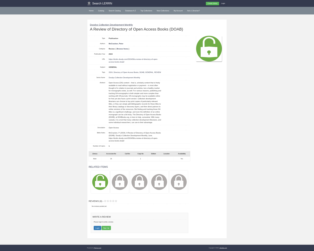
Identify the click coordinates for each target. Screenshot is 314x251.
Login (223, 3)
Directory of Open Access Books (126, 72)
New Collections (163, 11)
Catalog (101, 11)
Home (91, 11)
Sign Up (106, 228)
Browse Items (122, 49)
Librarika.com (223, 248)
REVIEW (157, 72)
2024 (111, 72)
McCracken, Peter (116, 44)
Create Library (212, 3)
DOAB (141, 72)
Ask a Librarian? (193, 11)
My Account (178, 11)
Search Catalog (115, 11)
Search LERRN (102, 3)
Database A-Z (130, 11)
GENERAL (149, 72)
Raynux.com (97, 248)
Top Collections (146, 11)
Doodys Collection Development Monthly (111, 25)
